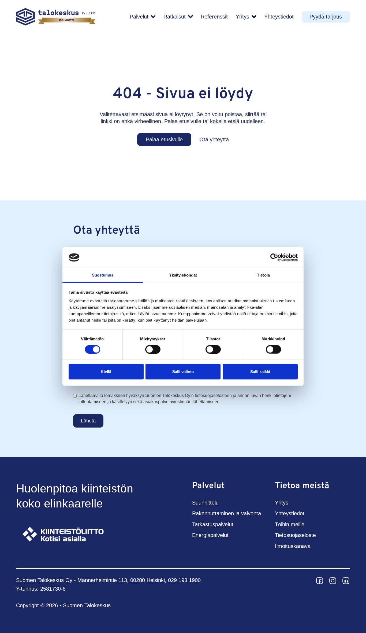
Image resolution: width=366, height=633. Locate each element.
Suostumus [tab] (103, 275)
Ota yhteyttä (214, 139)
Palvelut (139, 17)
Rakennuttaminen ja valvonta (226, 513)
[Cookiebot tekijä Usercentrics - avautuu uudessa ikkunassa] (274, 257)
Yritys (242, 17)
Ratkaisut (174, 17)
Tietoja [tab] (263, 275)
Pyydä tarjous (325, 17)
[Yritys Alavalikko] (254, 16)
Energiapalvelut (210, 535)
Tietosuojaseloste (295, 535)
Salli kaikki (260, 371)
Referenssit (214, 17)
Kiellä (106, 371)
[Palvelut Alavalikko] (153, 16)
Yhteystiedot (279, 17)
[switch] (152, 349)
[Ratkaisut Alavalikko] (190, 16)
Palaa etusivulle (164, 139)
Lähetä (88, 421)
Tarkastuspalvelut (212, 524)
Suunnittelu (205, 503)
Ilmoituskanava (293, 546)
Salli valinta (183, 371)
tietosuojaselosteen (213, 395)
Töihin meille (289, 524)
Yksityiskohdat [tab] (183, 275)
